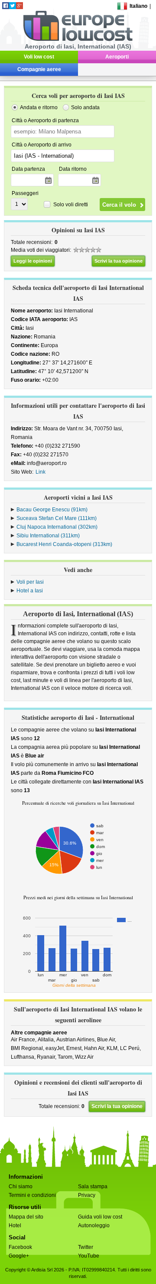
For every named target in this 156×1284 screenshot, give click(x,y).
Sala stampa (92, 1186)
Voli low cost (39, 57)
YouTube (88, 1256)
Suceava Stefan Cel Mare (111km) (56, 518)
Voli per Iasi (30, 582)
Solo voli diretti (70, 205)
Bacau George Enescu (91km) (52, 510)
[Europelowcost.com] (78, 39)
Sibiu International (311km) (48, 536)
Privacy (86, 1195)
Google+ (19, 1256)
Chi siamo (20, 1186)
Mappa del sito (26, 1217)
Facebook (20, 1247)
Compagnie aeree (39, 69)
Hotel (15, 1225)
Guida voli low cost (100, 1217)
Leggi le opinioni (32, 260)
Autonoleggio (94, 1225)
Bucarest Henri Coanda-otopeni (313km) (64, 544)
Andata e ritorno (39, 107)
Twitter (85, 1247)
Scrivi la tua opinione (118, 260)
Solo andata (85, 107)
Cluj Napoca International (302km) (57, 527)
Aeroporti (117, 57)
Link (41, 472)
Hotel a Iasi (29, 591)
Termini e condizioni (32, 1195)
